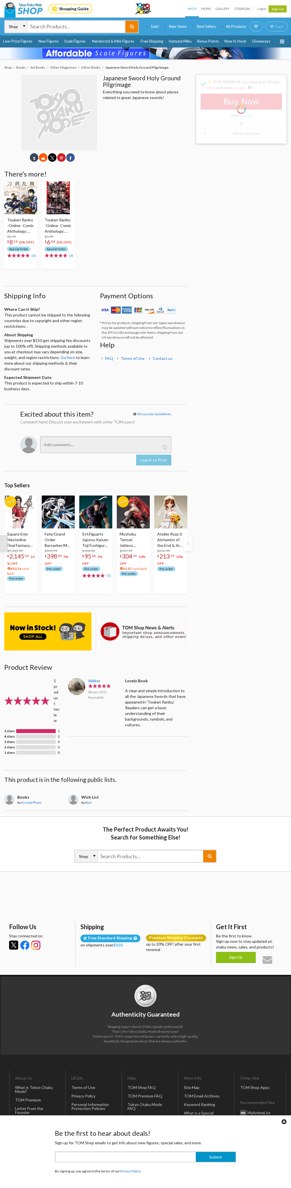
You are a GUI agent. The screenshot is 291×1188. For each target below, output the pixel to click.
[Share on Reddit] (43, 157)
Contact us (162, 358)
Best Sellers (206, 26)
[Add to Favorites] (29, 187)
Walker (94, 680)
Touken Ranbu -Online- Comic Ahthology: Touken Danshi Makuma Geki (20, 225)
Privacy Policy (83, 1095)
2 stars (9, 747)
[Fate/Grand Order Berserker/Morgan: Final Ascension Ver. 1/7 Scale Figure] (58, 512)
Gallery (222, 9)
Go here (68, 357)
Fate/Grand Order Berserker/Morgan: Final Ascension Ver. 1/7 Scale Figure (58, 540)
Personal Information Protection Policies (90, 1106)
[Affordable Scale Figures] (145, 53)
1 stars (9, 753)
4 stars (9, 736)
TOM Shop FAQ (142, 1087)
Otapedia (242, 9)
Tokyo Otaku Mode (144, 9)
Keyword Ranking (199, 1104)
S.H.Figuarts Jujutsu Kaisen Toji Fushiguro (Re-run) (95, 540)
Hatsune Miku (180, 41)
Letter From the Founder (29, 1110)
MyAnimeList (259, 1112)
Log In (261, 9)
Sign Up (278, 9)
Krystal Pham (31, 802)
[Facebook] (24, 945)
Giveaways (261, 41)
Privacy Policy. (130, 1171)
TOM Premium (28, 1099)
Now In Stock (235, 41)
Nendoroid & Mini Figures (113, 41)
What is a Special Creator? (199, 1115)
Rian (88, 802)
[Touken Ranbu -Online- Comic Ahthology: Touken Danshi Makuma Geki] (20, 197)
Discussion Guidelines (154, 414)
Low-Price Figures (17, 41)
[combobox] (76, 27)
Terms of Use (133, 358)
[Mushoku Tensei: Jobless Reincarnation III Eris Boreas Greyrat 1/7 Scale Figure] (133, 512)
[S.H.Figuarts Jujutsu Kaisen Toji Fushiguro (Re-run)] (95, 512)
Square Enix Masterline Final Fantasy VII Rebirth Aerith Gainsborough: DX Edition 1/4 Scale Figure (20, 540)
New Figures (48, 41)
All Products (236, 26)
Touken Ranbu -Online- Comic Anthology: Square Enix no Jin (58, 225)
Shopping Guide (74, 8)
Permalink (96, 697)
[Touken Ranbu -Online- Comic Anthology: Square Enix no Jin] (58, 197)
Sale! (155, 26)
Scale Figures (75, 41)
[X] (13, 945)
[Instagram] (35, 945)
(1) (109, 575)
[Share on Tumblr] (34, 157)
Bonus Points (208, 41)
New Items (178, 26)
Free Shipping (152, 41)
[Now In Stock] (48, 631)
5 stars (9, 731)
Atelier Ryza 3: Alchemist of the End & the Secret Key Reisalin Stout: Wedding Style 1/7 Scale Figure (170, 540)
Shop (192, 9)
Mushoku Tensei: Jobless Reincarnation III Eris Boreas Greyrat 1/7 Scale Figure (132, 540)
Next (188, 543)
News (206, 9)
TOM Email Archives (202, 1095)
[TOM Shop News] (143, 631)
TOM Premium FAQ (145, 1095)
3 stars (9, 742)
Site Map (191, 1087)
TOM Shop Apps (255, 1087)
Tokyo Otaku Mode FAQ (145, 1106)
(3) (34, 255)
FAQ (109, 358)
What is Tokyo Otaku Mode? (34, 1089)
